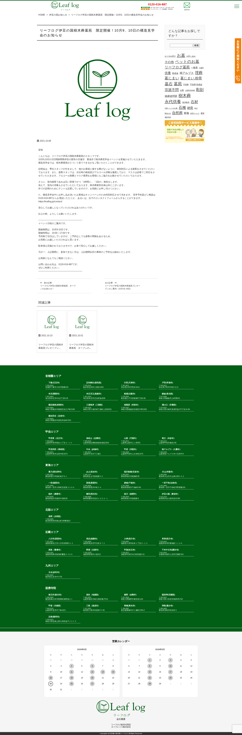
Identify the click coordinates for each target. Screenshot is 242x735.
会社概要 (121, 719)
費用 (202, 113)
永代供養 (173, 101)
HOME (41, 15)
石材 (194, 102)
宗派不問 (172, 90)
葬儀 (186, 113)
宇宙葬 (186, 85)
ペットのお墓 (187, 61)
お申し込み (191, 56)
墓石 (169, 84)
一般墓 (194, 67)
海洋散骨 (185, 102)
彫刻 (200, 90)
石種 (182, 107)
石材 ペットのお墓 (171, 108)
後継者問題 (171, 96)
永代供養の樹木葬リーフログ (118, 733)
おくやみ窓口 (170, 56)
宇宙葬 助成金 (196, 84)
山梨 (182, 90)
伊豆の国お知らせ (58, 15)
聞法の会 (168, 113)
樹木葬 (185, 95)
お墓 (181, 55)
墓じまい (172, 78)
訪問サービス (194, 113)
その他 (169, 61)
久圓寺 (201, 68)
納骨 (190, 107)
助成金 (175, 73)
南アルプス (187, 73)
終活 (195, 108)
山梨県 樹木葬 (190, 90)
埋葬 (199, 72)
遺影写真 (168, 117)
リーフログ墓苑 (177, 67)
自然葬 (177, 113)
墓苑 (178, 84)
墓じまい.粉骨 (191, 78)
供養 (168, 73)
